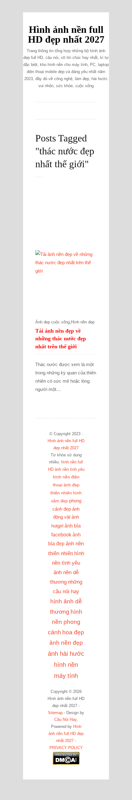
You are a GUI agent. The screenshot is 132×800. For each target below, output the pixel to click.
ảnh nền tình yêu (69, 469)
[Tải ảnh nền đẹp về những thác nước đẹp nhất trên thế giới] (66, 280)
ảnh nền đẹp (66, 643)
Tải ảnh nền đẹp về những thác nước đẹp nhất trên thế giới (60, 339)
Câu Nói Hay (65, 719)
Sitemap (55, 713)
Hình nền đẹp (83, 322)
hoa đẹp (73, 632)
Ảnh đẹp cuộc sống (52, 322)
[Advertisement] (72, 217)
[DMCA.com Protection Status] (66, 764)
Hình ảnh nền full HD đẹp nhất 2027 (66, 34)
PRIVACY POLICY (66, 748)
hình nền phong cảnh (65, 622)
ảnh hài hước (66, 653)
